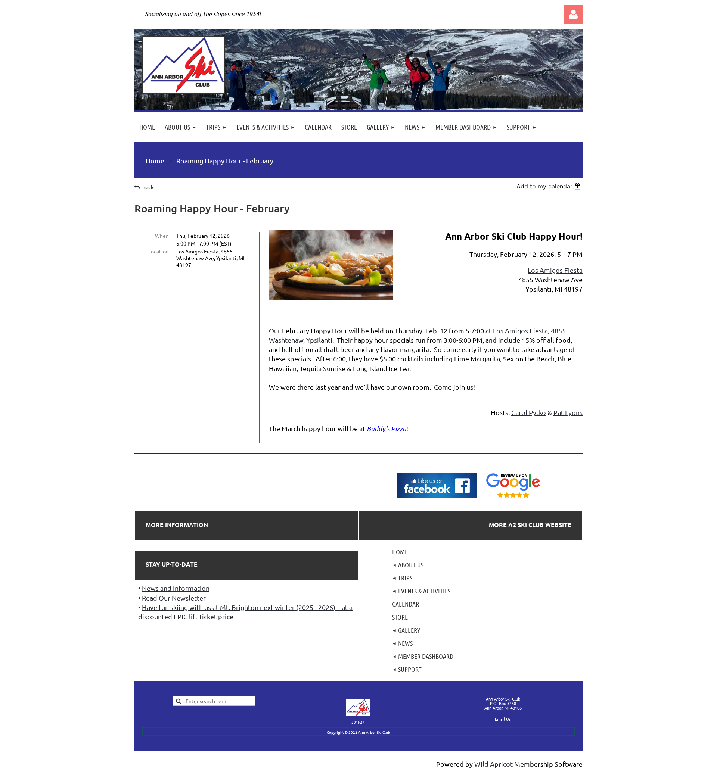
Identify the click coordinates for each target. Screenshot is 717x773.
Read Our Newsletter (174, 598)
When (162, 235)
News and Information (175, 588)
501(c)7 (357, 722)
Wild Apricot (493, 764)
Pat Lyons (568, 412)
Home (155, 161)
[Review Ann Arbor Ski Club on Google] (513, 498)
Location (158, 251)
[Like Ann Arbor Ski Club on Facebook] (436, 498)
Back (148, 187)
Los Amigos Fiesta (555, 270)
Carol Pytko (528, 412)
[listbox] (549, 186)
